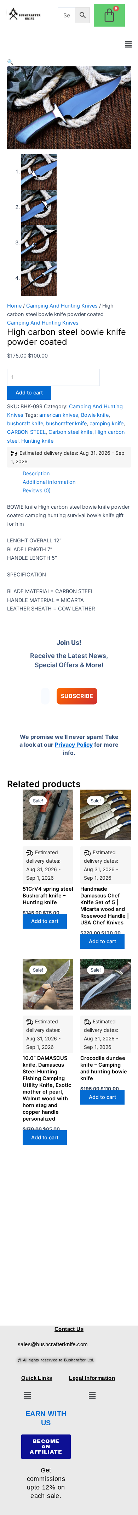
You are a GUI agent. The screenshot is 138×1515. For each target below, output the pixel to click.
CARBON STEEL (26, 432)
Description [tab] (36, 473)
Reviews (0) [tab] (37, 490)
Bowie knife (95, 415)
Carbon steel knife (70, 432)
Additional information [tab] (49, 482)
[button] (128, 44)
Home (14, 306)
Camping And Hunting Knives (62, 306)
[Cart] (109, 15)
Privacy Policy (74, 744)
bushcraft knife (25, 423)
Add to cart (29, 392)
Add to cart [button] (44, 921)
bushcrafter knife (66, 423)
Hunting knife (37, 441)
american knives (58, 415)
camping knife (106, 423)
